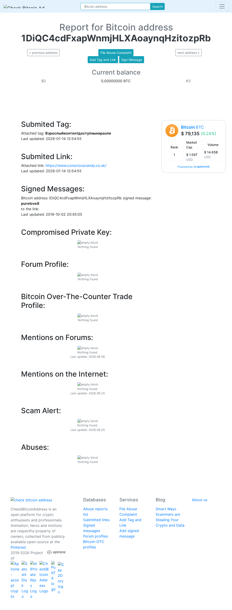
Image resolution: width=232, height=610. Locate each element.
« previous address (43, 53)
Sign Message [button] (131, 60)
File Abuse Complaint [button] (115, 53)
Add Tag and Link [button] (103, 60)
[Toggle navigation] (222, 6)
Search (157, 6)
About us (199, 500)
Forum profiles (95, 536)
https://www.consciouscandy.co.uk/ (76, 165)
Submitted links (96, 520)
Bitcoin (192, 127)
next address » (188, 53)
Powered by (185, 166)
